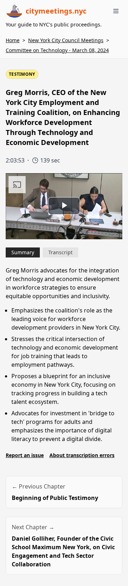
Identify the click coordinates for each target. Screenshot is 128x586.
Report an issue (25, 455)
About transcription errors (81, 455)
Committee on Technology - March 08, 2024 (57, 50)
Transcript (60, 252)
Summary (22, 252)
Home (13, 40)
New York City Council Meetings (65, 40)
